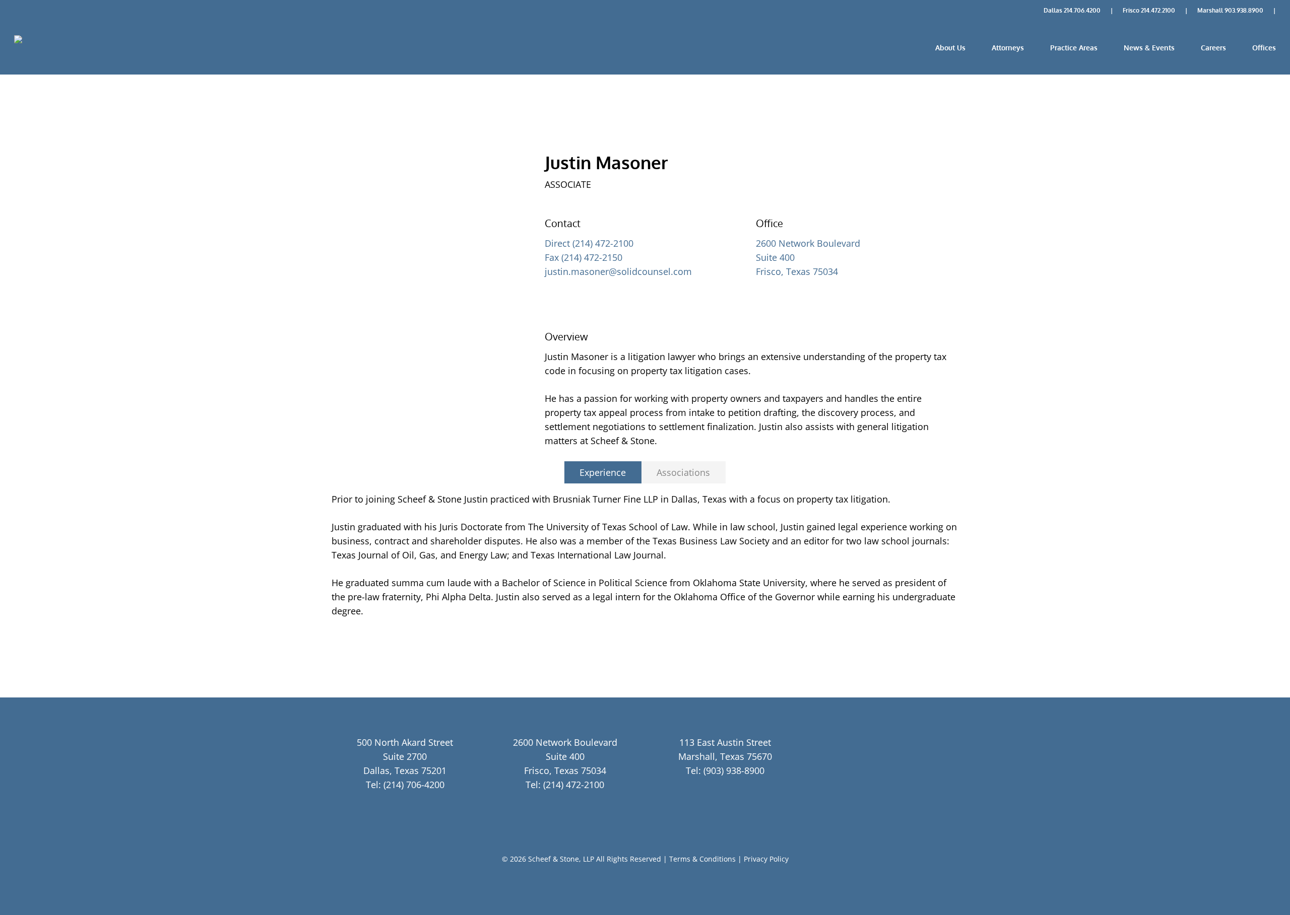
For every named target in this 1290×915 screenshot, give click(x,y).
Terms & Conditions (702, 859)
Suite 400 (775, 257)
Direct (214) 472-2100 (589, 243)
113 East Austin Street (725, 742)
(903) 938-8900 (733, 770)
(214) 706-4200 (413, 785)
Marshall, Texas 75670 (725, 756)
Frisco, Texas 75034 (797, 271)
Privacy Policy (766, 859)
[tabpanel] (645, 555)
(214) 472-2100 (573, 785)
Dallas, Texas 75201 (404, 770)
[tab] (602, 472)
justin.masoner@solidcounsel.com (618, 271)
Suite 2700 (405, 756)
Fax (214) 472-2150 (583, 257)
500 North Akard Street (405, 742)
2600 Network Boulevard (808, 243)
